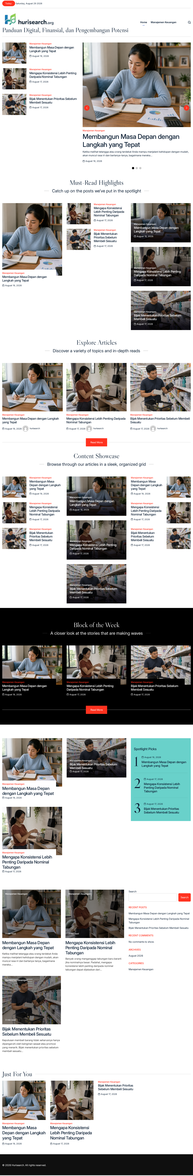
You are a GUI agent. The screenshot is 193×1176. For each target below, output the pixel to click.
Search (132, 891)
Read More (96, 442)
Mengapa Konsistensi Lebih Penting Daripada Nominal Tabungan (52, 75)
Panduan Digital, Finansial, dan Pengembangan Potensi (65, 30)
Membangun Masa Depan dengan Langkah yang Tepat (51, 49)
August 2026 (136, 955)
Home (143, 22)
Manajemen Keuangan (163, 22)
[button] (133, 168)
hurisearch (35, 428)
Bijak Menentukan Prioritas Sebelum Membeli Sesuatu (105, 237)
